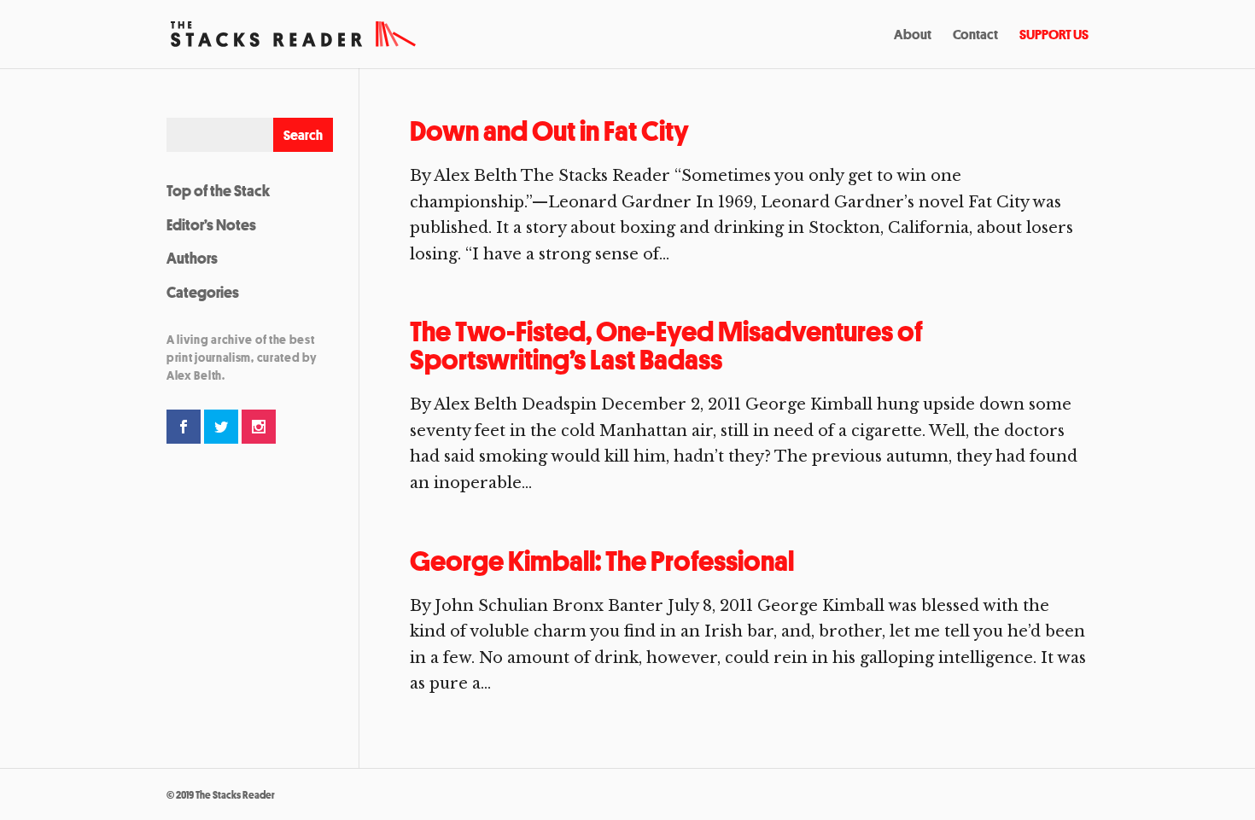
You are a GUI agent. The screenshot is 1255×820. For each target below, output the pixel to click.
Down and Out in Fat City (549, 130)
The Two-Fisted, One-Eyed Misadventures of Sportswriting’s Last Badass (666, 345)
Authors (192, 257)
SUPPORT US (1054, 36)
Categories (202, 292)
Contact (975, 36)
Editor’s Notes (211, 224)
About (912, 36)
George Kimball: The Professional (602, 561)
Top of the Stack (218, 190)
